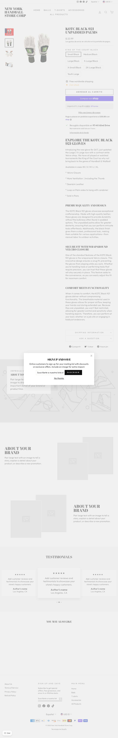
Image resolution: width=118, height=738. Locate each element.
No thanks (59, 378)
